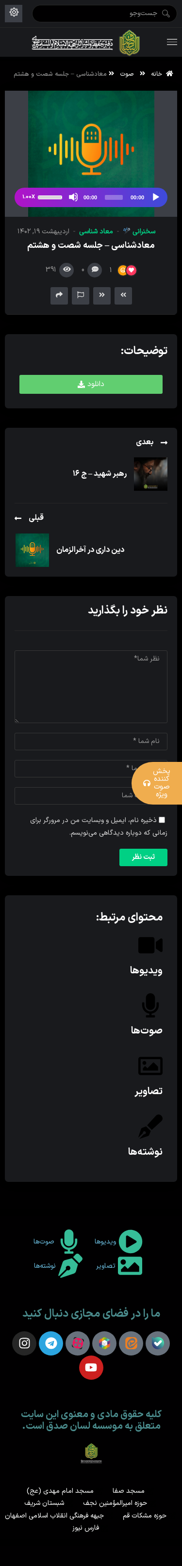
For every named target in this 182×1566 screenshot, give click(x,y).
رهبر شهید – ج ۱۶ (100, 474)
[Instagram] (24, 1343)
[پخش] (155, 197)
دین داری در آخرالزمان (90, 550)
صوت (127, 74)
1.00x (28, 197)
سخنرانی (143, 231)
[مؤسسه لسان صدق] (86, 42)
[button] (91, 384)
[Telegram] (51, 1343)
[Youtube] (91, 1368)
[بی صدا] (73, 197)
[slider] (51, 196)
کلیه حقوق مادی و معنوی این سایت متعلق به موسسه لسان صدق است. (91, 1420)
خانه (158, 74)
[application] (91, 197)
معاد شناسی (96, 231)
